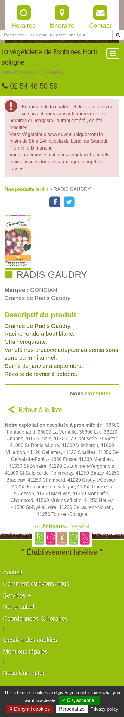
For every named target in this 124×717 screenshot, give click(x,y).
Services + (17, 595)
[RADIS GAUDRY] (64, 242)
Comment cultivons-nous (36, 583)
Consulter (90, 393)
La (49, 62)
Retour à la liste (41, 410)
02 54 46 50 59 (32, 86)
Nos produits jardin (27, 189)
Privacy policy (104, 709)
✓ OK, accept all (79, 700)
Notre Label (18, 607)
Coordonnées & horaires (35, 618)
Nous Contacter (24, 673)
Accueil (12, 572)
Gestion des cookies (30, 640)
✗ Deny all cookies (29, 709)
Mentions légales (25, 651)
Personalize (72, 709)
